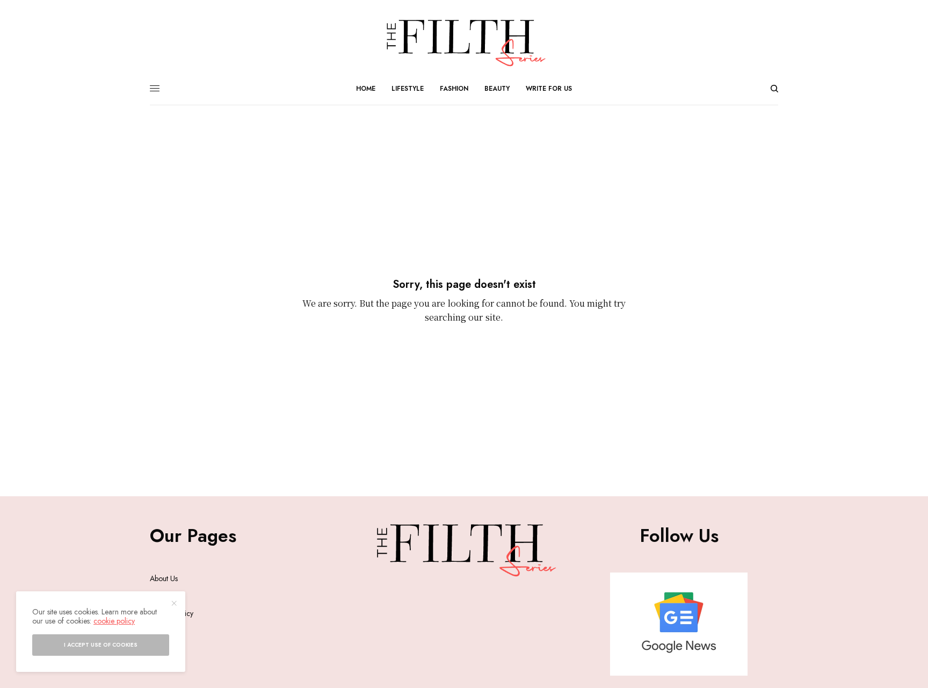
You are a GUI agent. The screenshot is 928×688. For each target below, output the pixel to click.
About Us (164, 578)
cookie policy (114, 620)
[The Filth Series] (464, 43)
